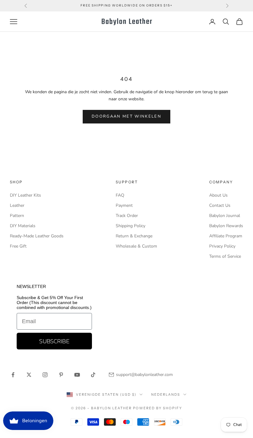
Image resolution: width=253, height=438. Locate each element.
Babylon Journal (224, 216)
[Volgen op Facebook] (13, 375)
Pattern (17, 216)
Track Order (127, 216)
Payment (124, 205)
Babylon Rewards (226, 226)
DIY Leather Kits (25, 195)
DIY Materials (22, 226)
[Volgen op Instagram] (45, 375)
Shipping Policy (130, 226)
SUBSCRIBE (54, 341)
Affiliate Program (225, 236)
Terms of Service (225, 256)
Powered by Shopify (157, 408)
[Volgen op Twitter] (29, 375)
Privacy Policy (222, 246)
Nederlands (165, 394)
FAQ (120, 195)
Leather (17, 205)
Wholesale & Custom (136, 246)
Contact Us (219, 205)
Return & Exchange (134, 236)
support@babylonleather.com (144, 375)
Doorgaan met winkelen (126, 116)
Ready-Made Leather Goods (37, 236)
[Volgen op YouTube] (77, 375)
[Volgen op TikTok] (93, 375)
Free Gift (18, 246)
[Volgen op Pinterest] (61, 375)
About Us (218, 195)
